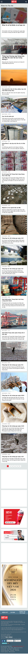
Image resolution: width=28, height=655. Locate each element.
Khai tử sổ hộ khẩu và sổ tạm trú (13, 25)
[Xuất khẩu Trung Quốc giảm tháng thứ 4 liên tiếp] (14, 319)
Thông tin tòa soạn (22, 612)
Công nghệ (10, 647)
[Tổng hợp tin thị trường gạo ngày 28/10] (14, 382)
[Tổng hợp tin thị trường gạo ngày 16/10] (14, 413)
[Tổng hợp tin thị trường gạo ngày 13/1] (14, 255)
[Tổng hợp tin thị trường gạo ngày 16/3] (14, 225)
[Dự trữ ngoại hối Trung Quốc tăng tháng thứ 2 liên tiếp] (14, 161)
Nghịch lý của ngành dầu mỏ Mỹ (11, 207)
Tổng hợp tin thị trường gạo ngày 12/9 (13, 456)
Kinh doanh (4, 647)
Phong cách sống (5, 650)
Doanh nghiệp (4, 651)
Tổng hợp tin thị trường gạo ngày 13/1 (12, 268)
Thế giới (12, 650)
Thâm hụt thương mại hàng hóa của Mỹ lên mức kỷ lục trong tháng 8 (13, 57)
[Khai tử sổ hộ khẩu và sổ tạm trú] (14, 16)
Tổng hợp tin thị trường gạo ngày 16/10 (13, 426)
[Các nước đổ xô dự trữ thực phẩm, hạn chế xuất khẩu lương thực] (14, 78)
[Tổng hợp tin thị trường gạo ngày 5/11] (14, 351)
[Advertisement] (12, 552)
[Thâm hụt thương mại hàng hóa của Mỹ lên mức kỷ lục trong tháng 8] (14, 47)
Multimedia (12, 651)
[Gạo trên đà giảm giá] (14, 105)
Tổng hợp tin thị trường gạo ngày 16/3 (12, 238)
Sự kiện (13, 612)
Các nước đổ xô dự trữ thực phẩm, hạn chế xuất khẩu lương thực (14, 89)
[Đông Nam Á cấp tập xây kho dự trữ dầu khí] (14, 132)
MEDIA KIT (5, 612)
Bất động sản (16, 649)
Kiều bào (17, 650)
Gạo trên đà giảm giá (8, 116)
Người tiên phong (18, 647)
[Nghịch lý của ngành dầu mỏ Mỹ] (14, 194)
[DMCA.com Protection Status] (6, 643)
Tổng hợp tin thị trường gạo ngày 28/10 (13, 395)
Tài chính (9, 649)
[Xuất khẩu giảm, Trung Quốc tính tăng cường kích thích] (14, 286)
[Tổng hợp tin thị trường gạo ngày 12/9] (14, 443)
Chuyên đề (3, 649)
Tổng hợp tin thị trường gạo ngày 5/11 (12, 365)
